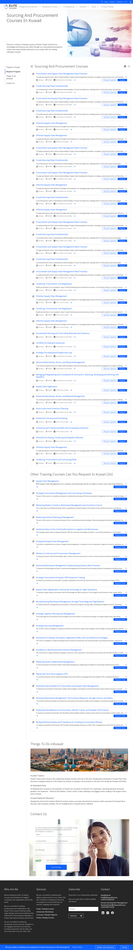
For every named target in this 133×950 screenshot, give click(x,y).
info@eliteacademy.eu (109, 897)
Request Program (13, 72)
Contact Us (120, 2)
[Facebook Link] (112, 913)
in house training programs (46, 915)
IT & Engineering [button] (68, 7)
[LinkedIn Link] (103, 913)
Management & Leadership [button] (28, 7)
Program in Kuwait (13, 67)
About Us (112, 2)
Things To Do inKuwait (11, 77)
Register (122, 80)
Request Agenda (110, 80)
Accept (124, 947)
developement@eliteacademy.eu (113, 905)
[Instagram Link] (108, 913)
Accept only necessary (105, 947)
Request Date (120, 487)
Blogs (106, 2)
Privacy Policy (77, 947)
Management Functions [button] (50, 7)
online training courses (45, 918)
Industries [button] (83, 7)
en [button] (125, 2)
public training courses (45, 909)
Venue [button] (94, 7)
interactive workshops (45, 912)
